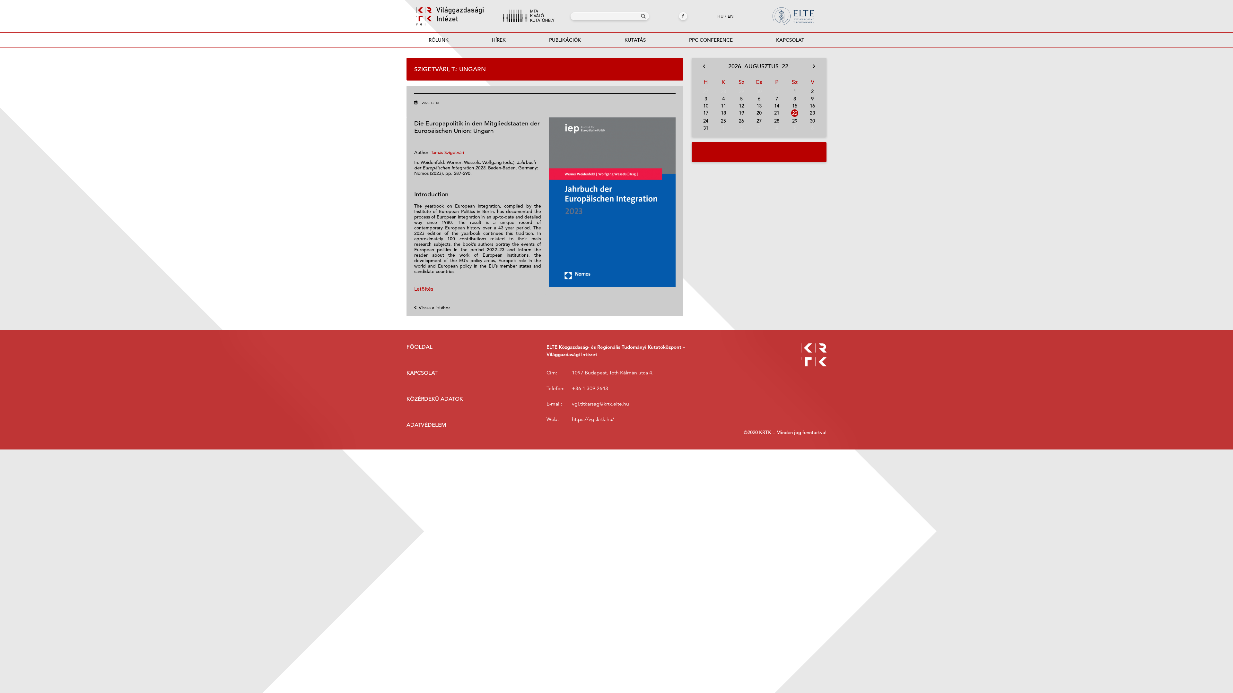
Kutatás (635, 40)
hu (720, 16)
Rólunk (439, 40)
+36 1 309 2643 (590, 388)
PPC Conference (711, 40)
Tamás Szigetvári (447, 152)
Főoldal (420, 347)
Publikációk (565, 40)
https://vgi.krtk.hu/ (593, 419)
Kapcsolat (790, 40)
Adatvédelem (426, 425)
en (730, 16)
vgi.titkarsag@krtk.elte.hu (600, 404)
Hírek (499, 40)
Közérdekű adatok (435, 399)
